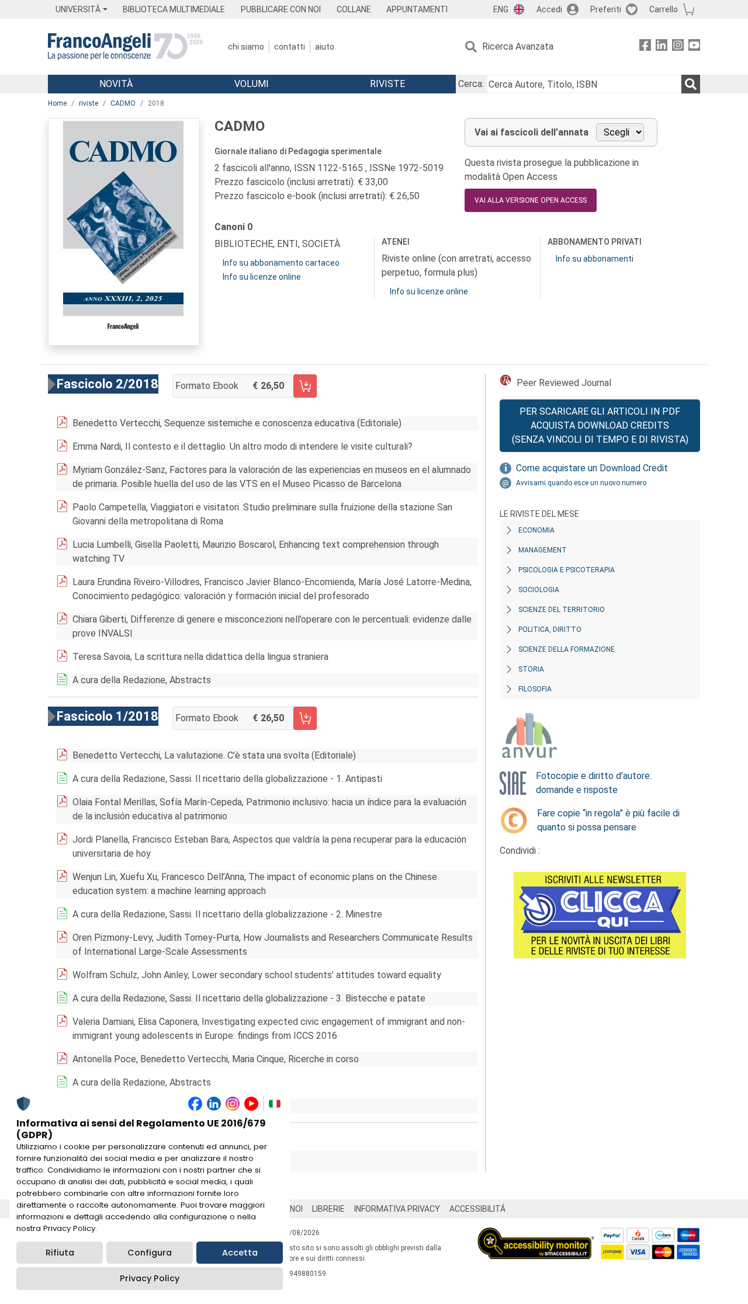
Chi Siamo (246, 46)
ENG (500, 9)
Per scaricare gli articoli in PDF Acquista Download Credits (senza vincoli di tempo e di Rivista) (600, 425)
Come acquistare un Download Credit (592, 468)
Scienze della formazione (566, 649)
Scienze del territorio (561, 610)
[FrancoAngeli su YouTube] (694, 47)
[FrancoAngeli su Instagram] (678, 47)
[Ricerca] (690, 84)
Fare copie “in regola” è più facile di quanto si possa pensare (608, 820)
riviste (88, 103)
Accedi (549, 9)
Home (57, 103)
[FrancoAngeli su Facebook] (645, 47)
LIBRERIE (328, 1208)
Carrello (663, 9)
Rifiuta (60, 1252)
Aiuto (324, 46)
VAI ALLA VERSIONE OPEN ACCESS (531, 200)
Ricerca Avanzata (517, 46)
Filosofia (535, 689)
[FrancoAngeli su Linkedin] (661, 47)
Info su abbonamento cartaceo (281, 262)
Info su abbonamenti (594, 258)
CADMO (123, 103)
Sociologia (538, 590)
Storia (531, 669)
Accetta (240, 1252)
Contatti (289, 46)
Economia (536, 530)
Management (542, 550)
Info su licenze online (262, 276)
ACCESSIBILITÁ (477, 1208)
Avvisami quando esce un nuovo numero (581, 483)
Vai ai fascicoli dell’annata (531, 132)
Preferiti (605, 9)
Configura (149, 1252)
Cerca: (471, 83)
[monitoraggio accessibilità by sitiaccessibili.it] (535, 1234)
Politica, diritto (549, 629)
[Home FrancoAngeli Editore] (125, 46)
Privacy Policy (149, 1278)
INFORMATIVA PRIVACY (397, 1208)
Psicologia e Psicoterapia (566, 570)
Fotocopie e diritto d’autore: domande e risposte (594, 782)
